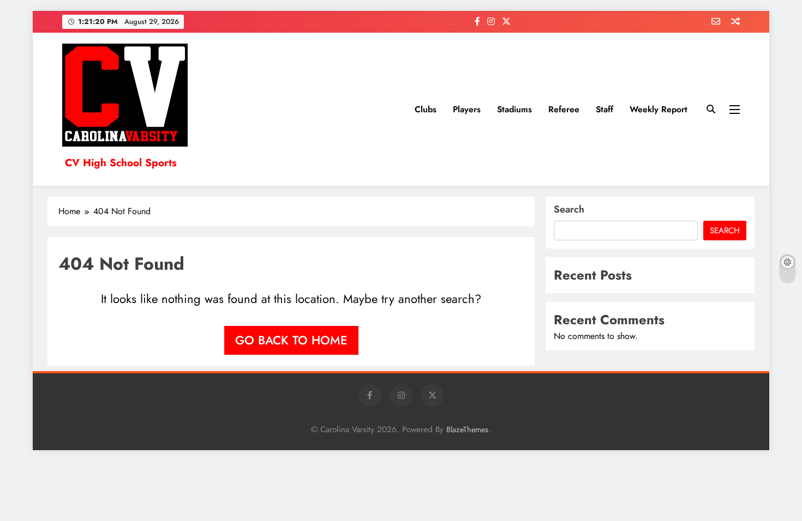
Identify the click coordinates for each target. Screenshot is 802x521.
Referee (563, 109)
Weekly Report (658, 109)
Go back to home (291, 340)
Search (569, 209)
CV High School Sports (121, 162)
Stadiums (514, 109)
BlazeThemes (467, 429)
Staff (604, 109)
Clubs (425, 109)
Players (467, 109)
